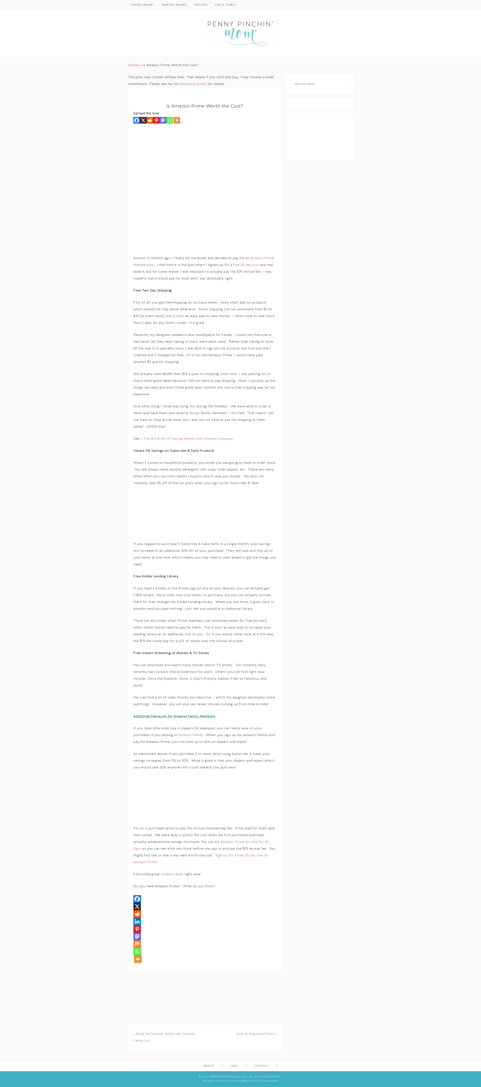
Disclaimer (269, 1081)
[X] (143, 120)
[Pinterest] (156, 120)
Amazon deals (172, 874)
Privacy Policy (214, 1081)
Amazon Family (190, 735)
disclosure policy (193, 84)
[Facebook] (136, 120)
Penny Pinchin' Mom (240, 33)
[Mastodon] (163, 120)
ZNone (133, 65)
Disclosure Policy (243, 1081)
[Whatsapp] (169, 120)
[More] (177, 120)
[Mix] (137, 944)
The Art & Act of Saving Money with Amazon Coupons (188, 439)
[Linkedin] (137, 921)
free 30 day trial (246, 265)
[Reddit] (150, 120)
